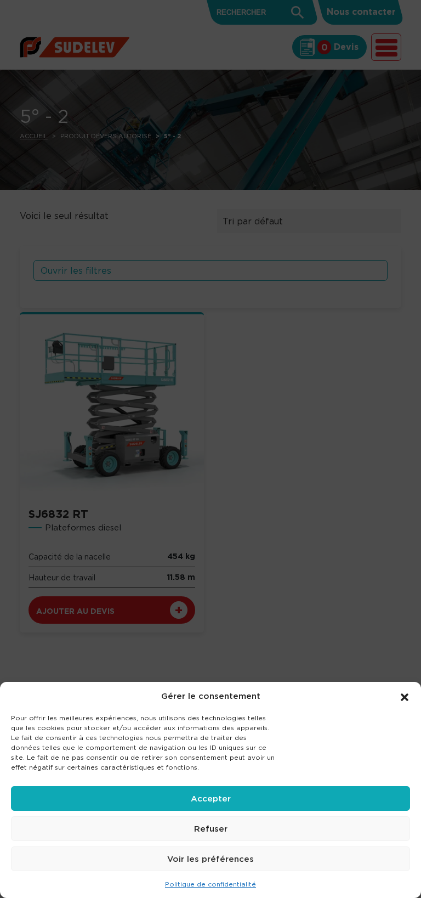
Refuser (210, 828)
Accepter (211, 798)
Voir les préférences (210, 859)
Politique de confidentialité (210, 884)
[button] (404, 696)
